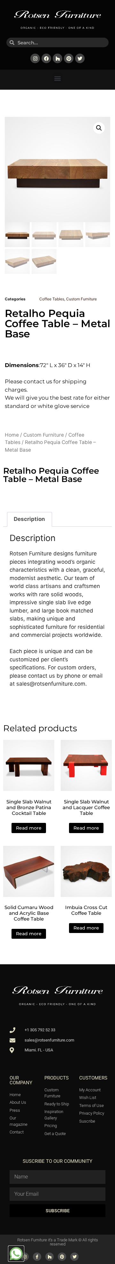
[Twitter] (80, 58)
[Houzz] (57, 58)
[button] (57, 78)
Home (12, 435)
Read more (29, 828)
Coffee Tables (51, 299)
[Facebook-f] (37, 1257)
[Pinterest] (68, 58)
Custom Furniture (81, 299)
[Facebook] (46, 58)
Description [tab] (29, 519)
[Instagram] (35, 58)
